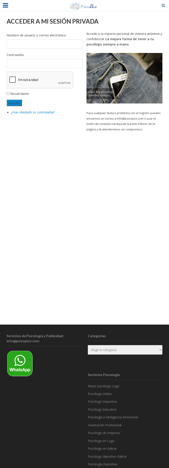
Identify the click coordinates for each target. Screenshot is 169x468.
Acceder (14, 103)
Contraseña (15, 55)
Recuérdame (19, 93)
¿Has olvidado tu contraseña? (33, 112)
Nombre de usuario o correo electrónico (36, 35)
